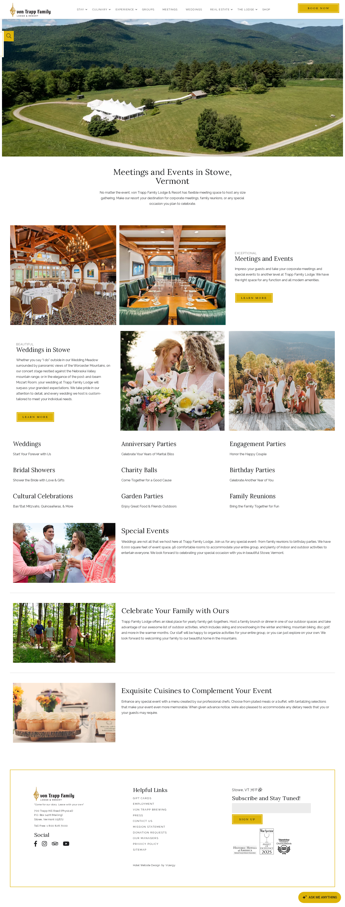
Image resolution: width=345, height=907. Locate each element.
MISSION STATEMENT (149, 826)
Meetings (170, 9)
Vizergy (170, 865)
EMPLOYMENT (143, 803)
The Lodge (246, 9)
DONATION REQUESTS (150, 832)
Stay (80, 9)
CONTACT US (143, 820)
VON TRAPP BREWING (150, 809)
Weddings (194, 9)
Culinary (100, 9)
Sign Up (247, 819)
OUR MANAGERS (146, 838)
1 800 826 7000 (57, 825)
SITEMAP (140, 849)
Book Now (318, 8)
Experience (125, 9)
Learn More (254, 298)
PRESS (138, 815)
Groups (148, 9)
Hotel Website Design (146, 865)
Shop (266, 9)
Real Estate (220, 9)
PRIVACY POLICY (146, 843)
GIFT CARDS (142, 798)
